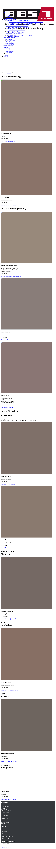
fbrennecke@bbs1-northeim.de (8, 339)
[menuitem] (30, 21)
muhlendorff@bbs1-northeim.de (8, 484)
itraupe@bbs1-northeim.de (7, 547)
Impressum (4, 831)
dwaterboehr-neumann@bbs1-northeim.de (11, 276)
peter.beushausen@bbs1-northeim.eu (9, 141)
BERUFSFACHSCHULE (12, 31)
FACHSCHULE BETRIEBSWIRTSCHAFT (17, 26)
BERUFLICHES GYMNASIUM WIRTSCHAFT (18, 20)
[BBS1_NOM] (28, 34)
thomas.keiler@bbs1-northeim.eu (8, 799)
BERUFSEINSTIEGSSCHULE (14, 34)
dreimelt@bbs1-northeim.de (7, 407)
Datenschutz (5, 833)
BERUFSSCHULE (11, 28)
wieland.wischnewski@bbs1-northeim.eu (10, 761)
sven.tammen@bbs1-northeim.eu (8, 205)
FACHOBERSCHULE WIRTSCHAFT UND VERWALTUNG (21, 23)
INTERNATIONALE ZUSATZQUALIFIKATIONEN (19, 35)
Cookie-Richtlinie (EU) (7, 836)
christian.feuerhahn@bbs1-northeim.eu (10, 619)
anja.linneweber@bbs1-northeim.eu (9, 690)
